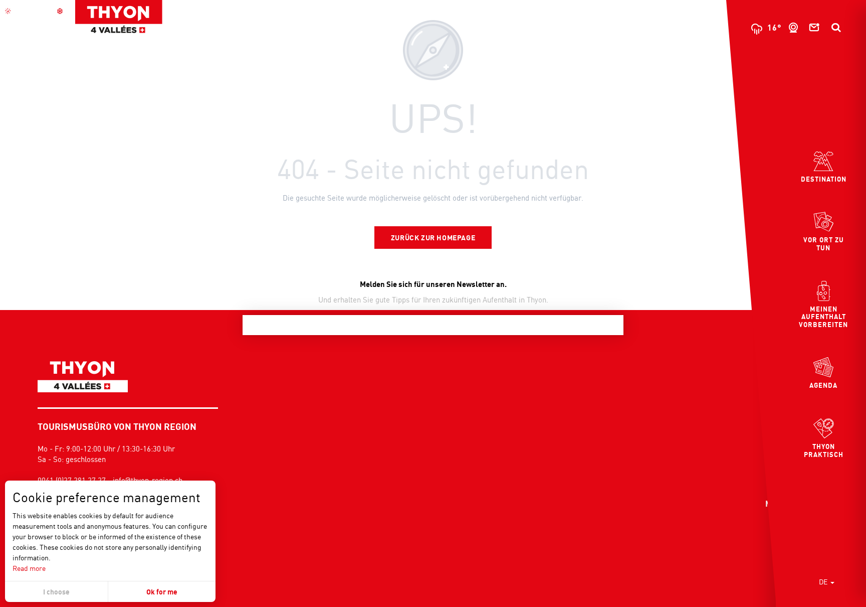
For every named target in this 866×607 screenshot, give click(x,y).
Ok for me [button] (161, 591)
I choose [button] (56, 591)
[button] (836, 28)
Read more (29, 568)
